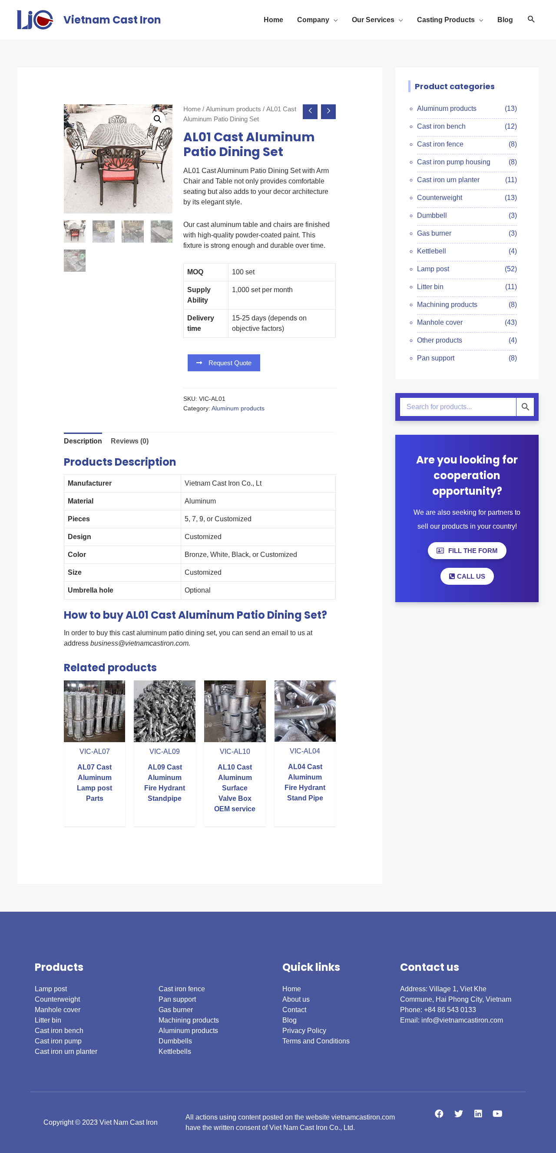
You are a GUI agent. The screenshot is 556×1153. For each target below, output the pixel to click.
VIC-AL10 (235, 751)
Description (83, 441)
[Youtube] (497, 1114)
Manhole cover (440, 322)
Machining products (447, 304)
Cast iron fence (440, 144)
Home (192, 109)
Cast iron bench (441, 126)
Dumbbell (432, 215)
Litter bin (430, 286)
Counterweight (439, 197)
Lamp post (433, 269)
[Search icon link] (531, 20)
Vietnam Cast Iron (112, 20)
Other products (439, 340)
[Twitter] (458, 1114)
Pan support (435, 358)
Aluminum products (233, 109)
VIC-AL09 (164, 751)
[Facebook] (439, 1114)
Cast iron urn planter (448, 179)
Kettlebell (431, 251)
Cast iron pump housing (453, 162)
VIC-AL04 (305, 751)
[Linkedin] (478, 1114)
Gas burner (434, 233)
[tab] (83, 441)
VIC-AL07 (94, 751)
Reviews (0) (130, 441)
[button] (224, 362)
